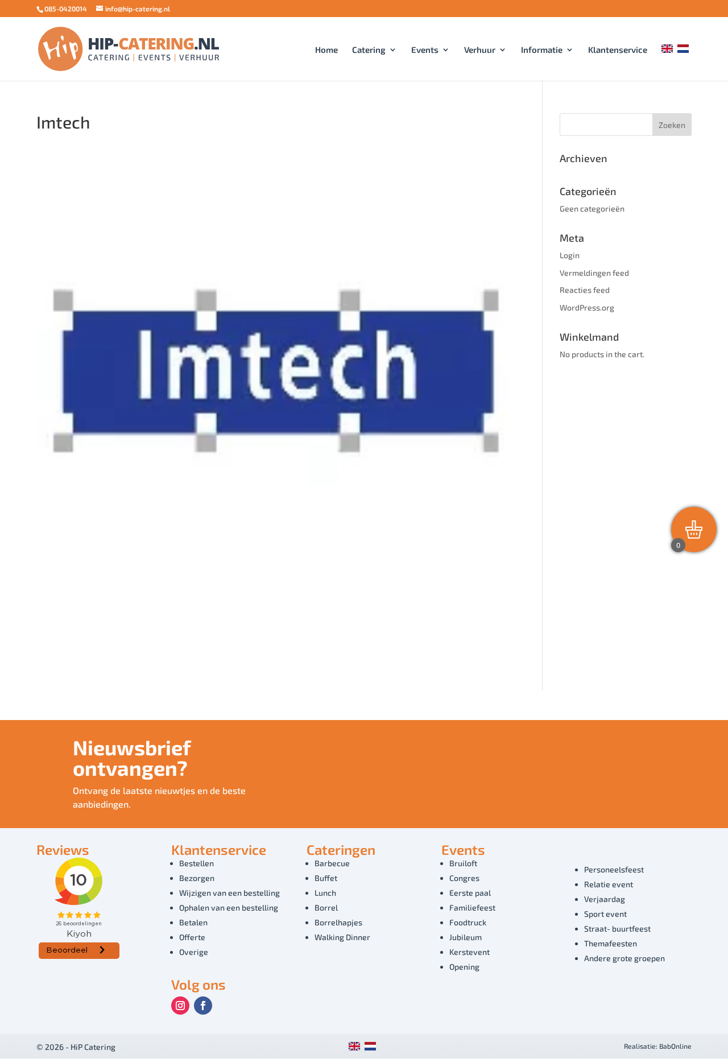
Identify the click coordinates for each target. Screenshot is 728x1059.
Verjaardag (604, 899)
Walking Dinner (342, 937)
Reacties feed (585, 290)
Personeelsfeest (614, 869)
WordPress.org (587, 307)
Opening (464, 966)
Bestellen (196, 863)
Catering (369, 50)
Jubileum (465, 937)
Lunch (325, 892)
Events (425, 50)
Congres (464, 878)
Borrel (326, 907)
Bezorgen (196, 878)
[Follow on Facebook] (203, 1005)
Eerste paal (470, 892)
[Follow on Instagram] (180, 1005)
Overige (193, 952)
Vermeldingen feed (594, 273)
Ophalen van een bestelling (228, 907)
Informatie (541, 50)
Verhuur (479, 50)
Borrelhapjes (338, 922)
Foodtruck (467, 922)
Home (326, 50)
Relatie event (608, 884)
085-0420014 (65, 9)
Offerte (192, 937)
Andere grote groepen (624, 958)
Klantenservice (617, 50)
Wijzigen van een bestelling (229, 892)
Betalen (193, 922)
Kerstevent (469, 952)
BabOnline (675, 1046)
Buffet (326, 878)
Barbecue (332, 863)
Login (570, 255)
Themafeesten (610, 943)
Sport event (605, 914)
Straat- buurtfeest (617, 928)
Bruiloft (463, 863)
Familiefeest (472, 907)
